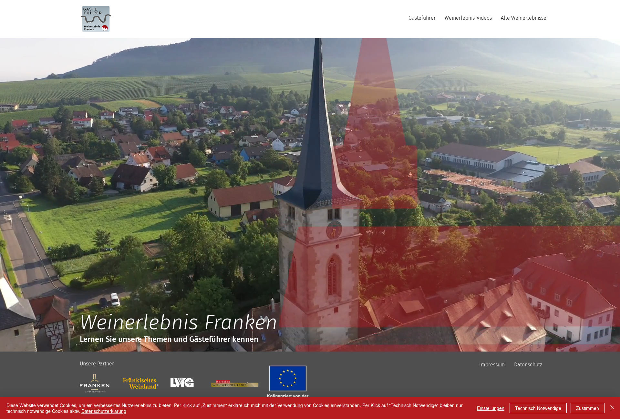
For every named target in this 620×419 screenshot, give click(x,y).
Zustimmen (587, 408)
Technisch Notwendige (538, 408)
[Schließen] (612, 408)
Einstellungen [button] (490, 408)
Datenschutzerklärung (103, 411)
